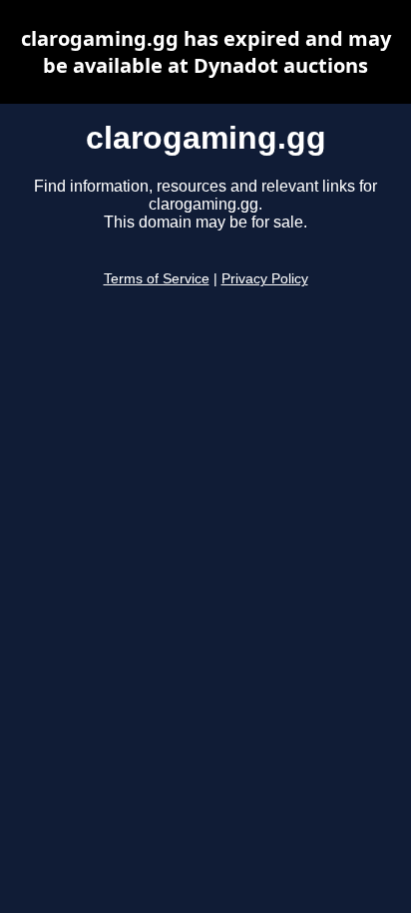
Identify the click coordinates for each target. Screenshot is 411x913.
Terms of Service (156, 278)
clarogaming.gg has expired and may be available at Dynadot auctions (206, 52)
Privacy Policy (264, 278)
